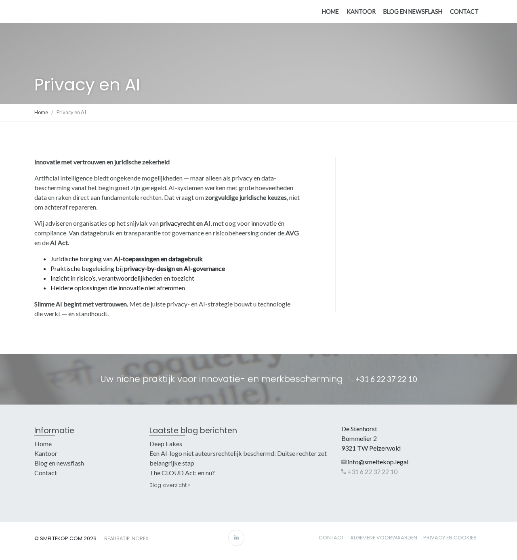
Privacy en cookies (450, 537)
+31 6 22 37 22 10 (385, 379)
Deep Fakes (165, 443)
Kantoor (361, 11)
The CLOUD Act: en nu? (182, 472)
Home (330, 11)
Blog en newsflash (412, 11)
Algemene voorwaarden (383, 537)
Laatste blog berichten (193, 430)
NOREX (140, 538)
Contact (464, 11)
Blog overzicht (168, 485)
